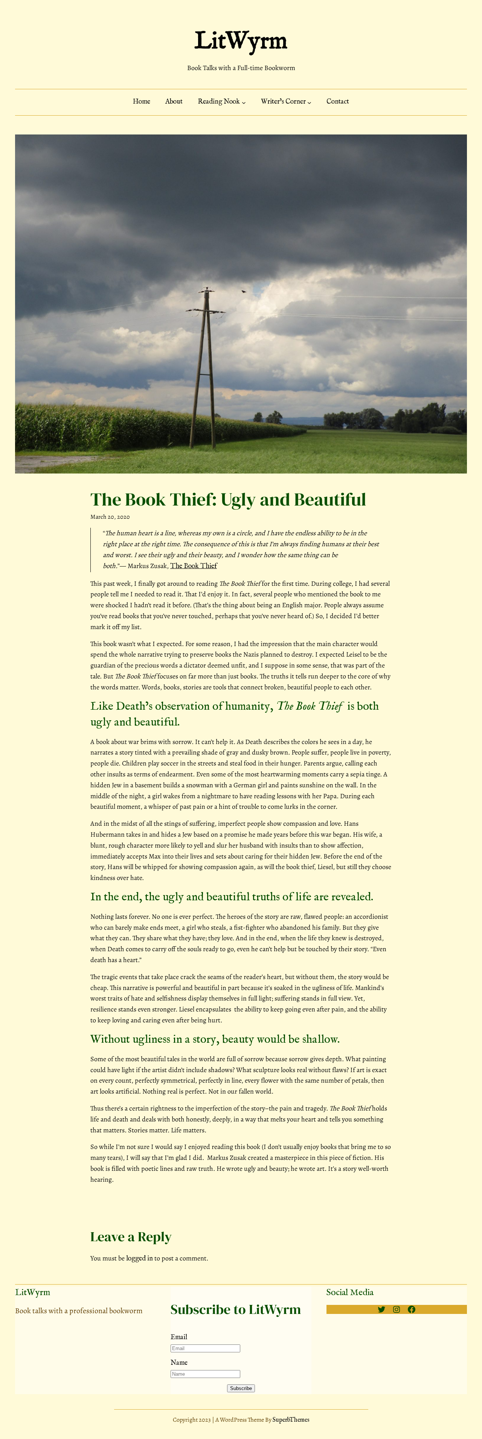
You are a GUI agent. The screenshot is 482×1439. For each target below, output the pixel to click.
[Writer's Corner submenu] (309, 102)
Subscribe (241, 1388)
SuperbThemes (291, 1420)
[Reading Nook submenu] (244, 102)
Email (179, 1337)
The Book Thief (193, 566)
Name (179, 1363)
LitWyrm (241, 41)
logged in (139, 1258)
